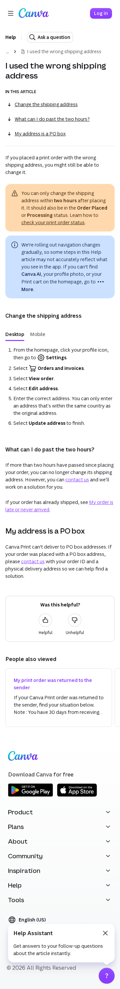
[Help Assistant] (107, 976)
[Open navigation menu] (10, 13)
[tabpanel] (60, 386)
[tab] (14, 334)
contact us (77, 479)
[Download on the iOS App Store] (77, 795)
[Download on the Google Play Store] (30, 795)
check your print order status (53, 222)
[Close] (105, 933)
